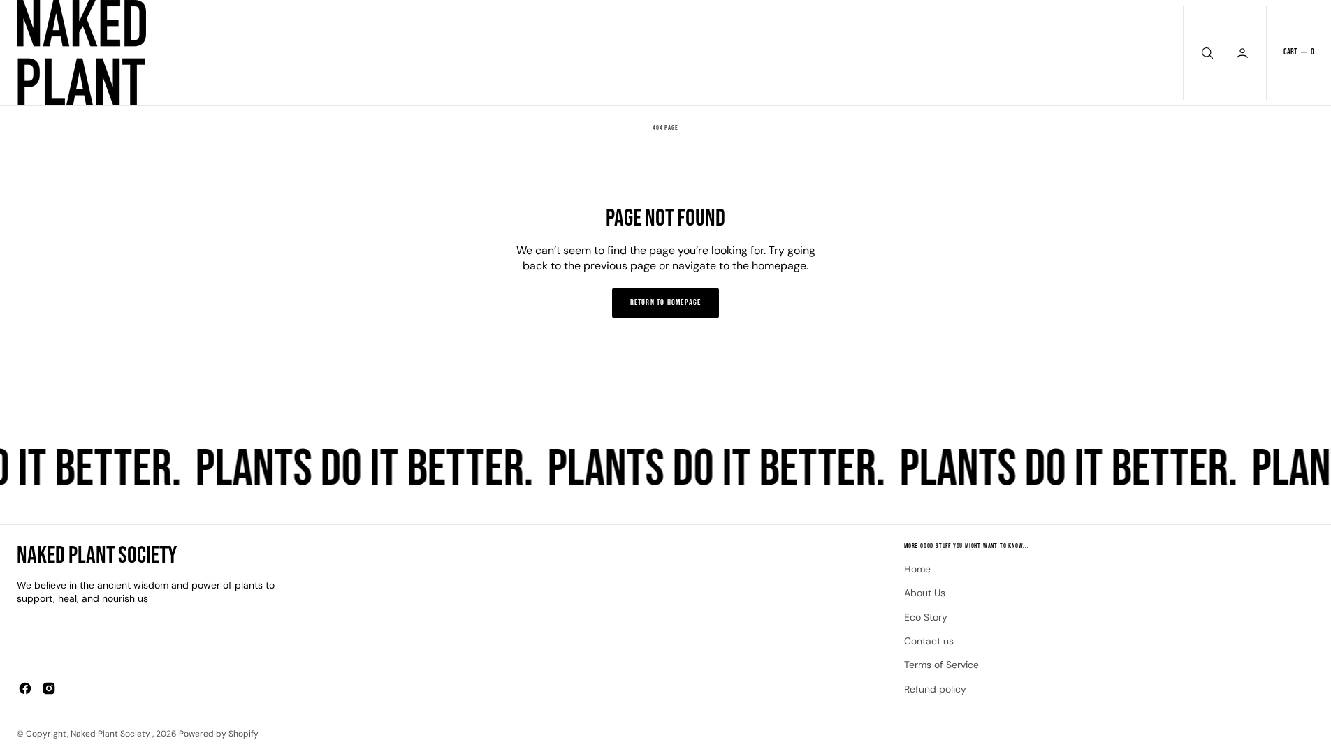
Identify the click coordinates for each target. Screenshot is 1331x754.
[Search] (1206, 53)
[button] (1298, 53)
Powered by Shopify (219, 733)
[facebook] (25, 688)
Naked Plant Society (111, 733)
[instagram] (49, 688)
